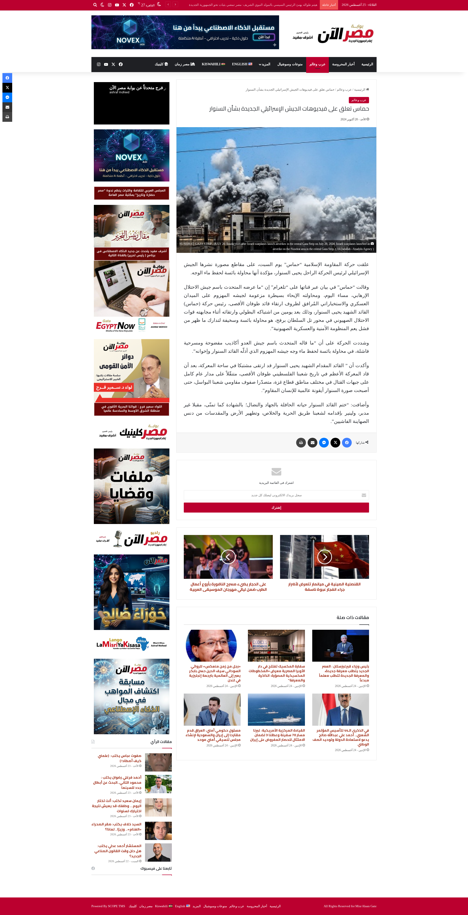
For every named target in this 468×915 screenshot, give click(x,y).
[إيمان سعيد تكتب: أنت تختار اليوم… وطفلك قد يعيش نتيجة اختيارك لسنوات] (158, 807)
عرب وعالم (317, 64)
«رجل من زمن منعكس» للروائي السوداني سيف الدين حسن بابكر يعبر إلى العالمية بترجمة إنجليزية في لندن (215, 673)
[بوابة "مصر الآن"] (331, 33)
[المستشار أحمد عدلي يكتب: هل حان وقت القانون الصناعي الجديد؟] (158, 852)
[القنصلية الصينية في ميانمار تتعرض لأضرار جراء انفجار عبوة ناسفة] (324, 557)
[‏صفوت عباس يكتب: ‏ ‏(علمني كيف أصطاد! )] (158, 762)
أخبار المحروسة (343, 64)
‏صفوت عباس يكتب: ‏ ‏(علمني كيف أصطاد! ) (119, 758)
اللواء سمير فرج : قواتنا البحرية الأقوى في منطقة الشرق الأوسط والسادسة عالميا (131, 408)
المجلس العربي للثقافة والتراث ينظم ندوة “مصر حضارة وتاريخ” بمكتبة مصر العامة (132, 192)
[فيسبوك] (131, 5)
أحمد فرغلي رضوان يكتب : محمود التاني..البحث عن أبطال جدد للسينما (117, 782)
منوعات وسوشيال (290, 64)
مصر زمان (183, 64)
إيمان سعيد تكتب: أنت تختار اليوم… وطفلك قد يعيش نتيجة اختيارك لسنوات (116, 806)
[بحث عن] (95, 5)
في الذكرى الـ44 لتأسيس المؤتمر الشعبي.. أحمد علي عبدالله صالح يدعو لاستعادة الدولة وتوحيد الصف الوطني (340, 737)
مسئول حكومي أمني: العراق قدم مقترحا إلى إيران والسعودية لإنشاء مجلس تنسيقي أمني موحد (213, 735)
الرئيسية (367, 64)
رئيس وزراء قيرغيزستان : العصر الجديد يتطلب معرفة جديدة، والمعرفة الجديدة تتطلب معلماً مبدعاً (344, 673)
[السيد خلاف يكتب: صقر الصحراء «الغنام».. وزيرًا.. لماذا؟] (158, 831)
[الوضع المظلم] (102, 5)
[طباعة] (301, 443)
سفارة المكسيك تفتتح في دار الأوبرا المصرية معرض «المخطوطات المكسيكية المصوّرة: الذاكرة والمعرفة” (277, 673)
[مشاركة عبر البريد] (312, 443)
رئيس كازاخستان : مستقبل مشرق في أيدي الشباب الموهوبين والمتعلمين (269, 5)
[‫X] (124, 5)
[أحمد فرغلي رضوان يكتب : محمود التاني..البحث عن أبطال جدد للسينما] (158, 784)
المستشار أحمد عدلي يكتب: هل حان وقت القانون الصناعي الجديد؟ (117, 851)
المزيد (266, 64)
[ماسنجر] (324, 443)
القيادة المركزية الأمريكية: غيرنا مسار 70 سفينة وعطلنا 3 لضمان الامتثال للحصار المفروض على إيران (277, 735)
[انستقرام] (109, 5)
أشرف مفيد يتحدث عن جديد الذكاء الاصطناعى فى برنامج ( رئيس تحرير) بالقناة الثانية (132, 253)
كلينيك (160, 64)
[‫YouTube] (117, 5)
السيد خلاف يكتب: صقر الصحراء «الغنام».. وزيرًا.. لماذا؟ (116, 826)
